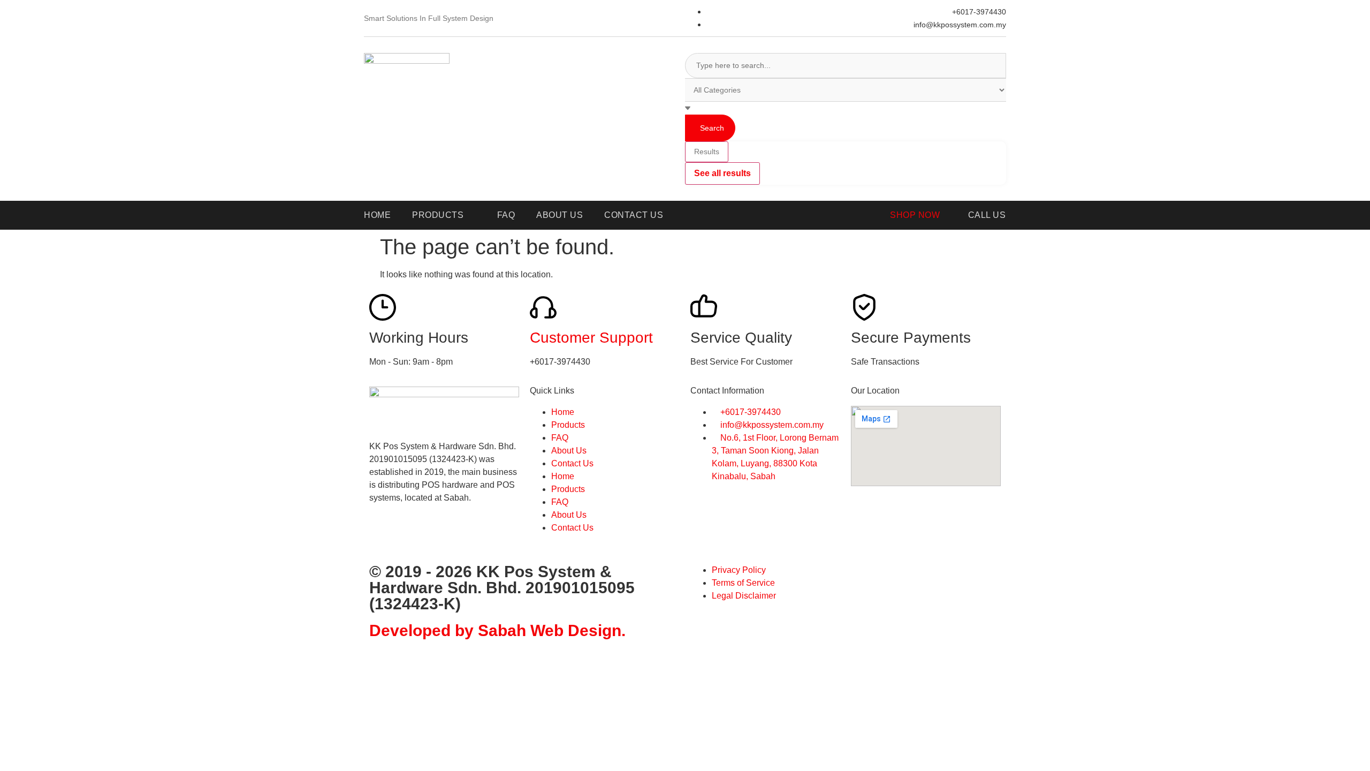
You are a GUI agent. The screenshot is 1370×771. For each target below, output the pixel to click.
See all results (722, 173)
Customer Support (591, 337)
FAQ (559, 437)
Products (568, 424)
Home (562, 412)
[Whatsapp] (411, 536)
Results (706, 151)
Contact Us (572, 463)
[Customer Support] (543, 307)
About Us (569, 450)
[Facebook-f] (382, 536)
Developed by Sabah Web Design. (497, 630)
